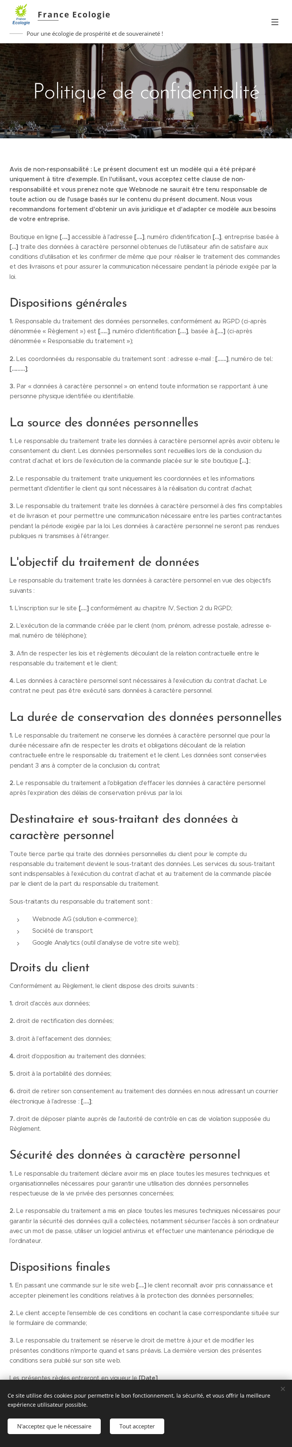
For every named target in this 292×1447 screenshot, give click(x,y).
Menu (274, 21)
